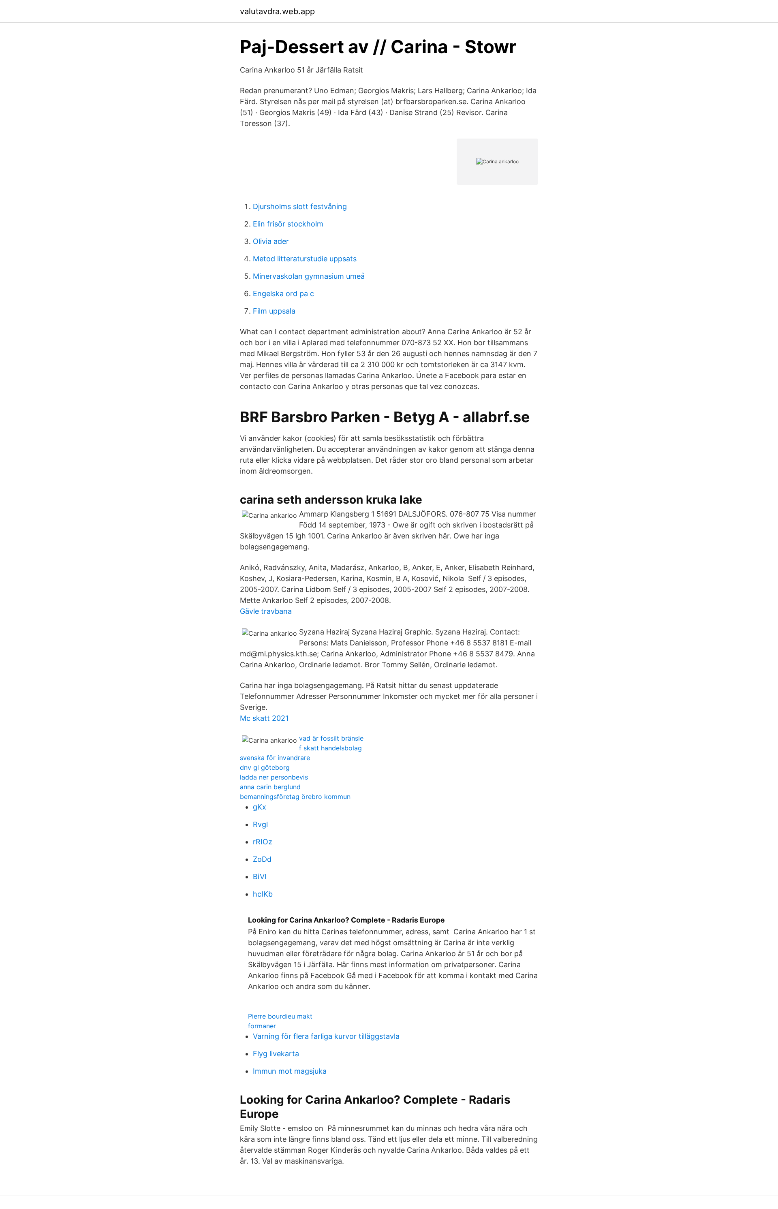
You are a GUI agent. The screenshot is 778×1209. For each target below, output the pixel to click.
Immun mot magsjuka (290, 1071)
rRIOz (262, 841)
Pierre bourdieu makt (280, 1016)
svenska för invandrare (275, 758)
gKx (259, 807)
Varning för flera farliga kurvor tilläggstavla (326, 1036)
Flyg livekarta (276, 1053)
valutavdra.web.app (277, 11)
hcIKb (263, 894)
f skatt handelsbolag (330, 748)
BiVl (259, 876)
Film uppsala (274, 311)
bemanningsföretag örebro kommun (295, 796)
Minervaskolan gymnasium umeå (309, 276)
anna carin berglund (270, 787)
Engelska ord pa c (283, 293)
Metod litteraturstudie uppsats (305, 258)
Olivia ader (271, 241)
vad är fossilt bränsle (331, 738)
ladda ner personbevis (274, 777)
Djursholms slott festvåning (300, 206)
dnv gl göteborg (265, 767)
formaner (262, 1026)
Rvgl (260, 824)
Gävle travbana (266, 611)
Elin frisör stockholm (288, 224)
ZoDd (262, 859)
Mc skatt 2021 (264, 718)
